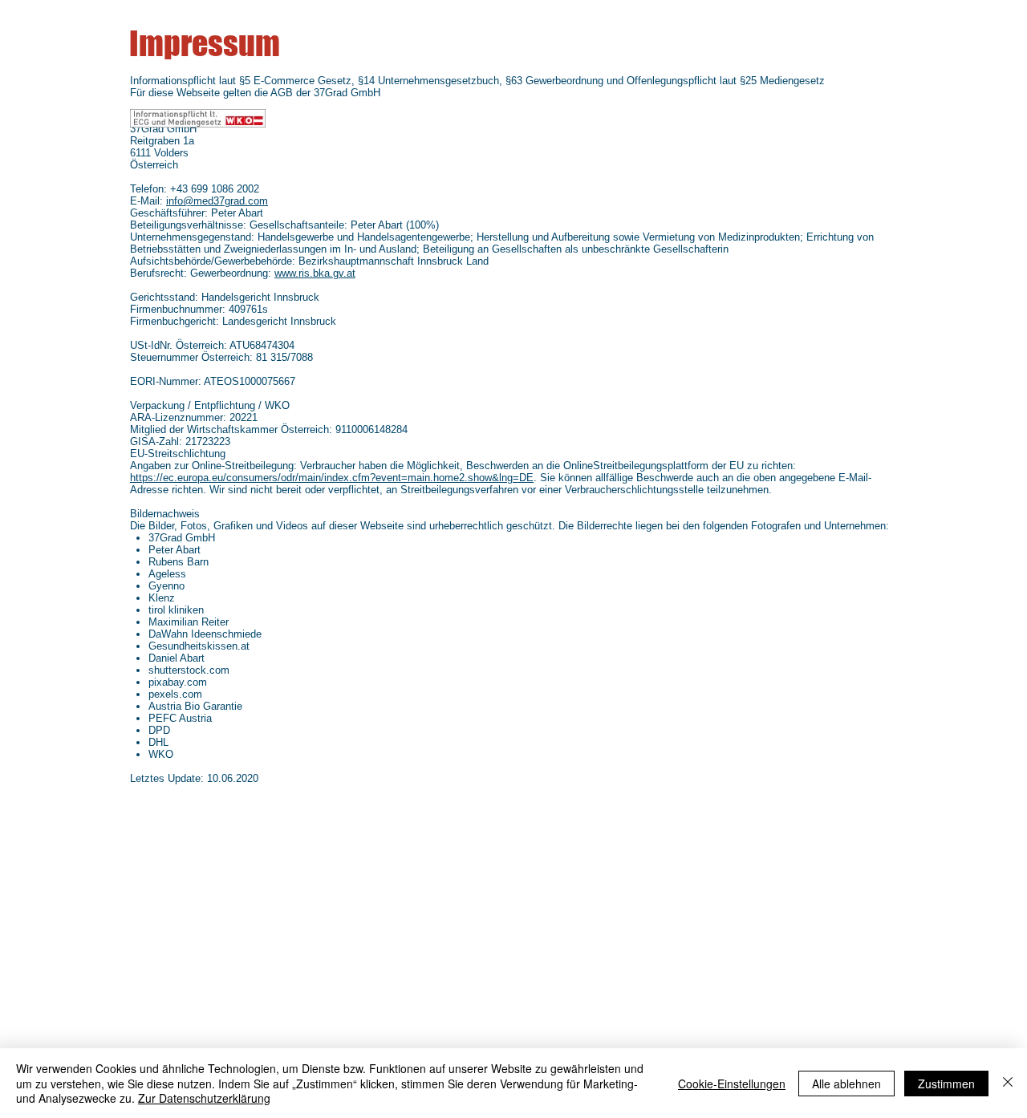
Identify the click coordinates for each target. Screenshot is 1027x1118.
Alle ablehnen (846, 1083)
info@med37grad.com (217, 201)
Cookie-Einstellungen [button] (731, 1083)
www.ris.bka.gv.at (314, 273)
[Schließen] (1007, 1083)
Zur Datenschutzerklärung (204, 1098)
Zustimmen (946, 1083)
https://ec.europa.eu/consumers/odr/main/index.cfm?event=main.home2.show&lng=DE (332, 478)
